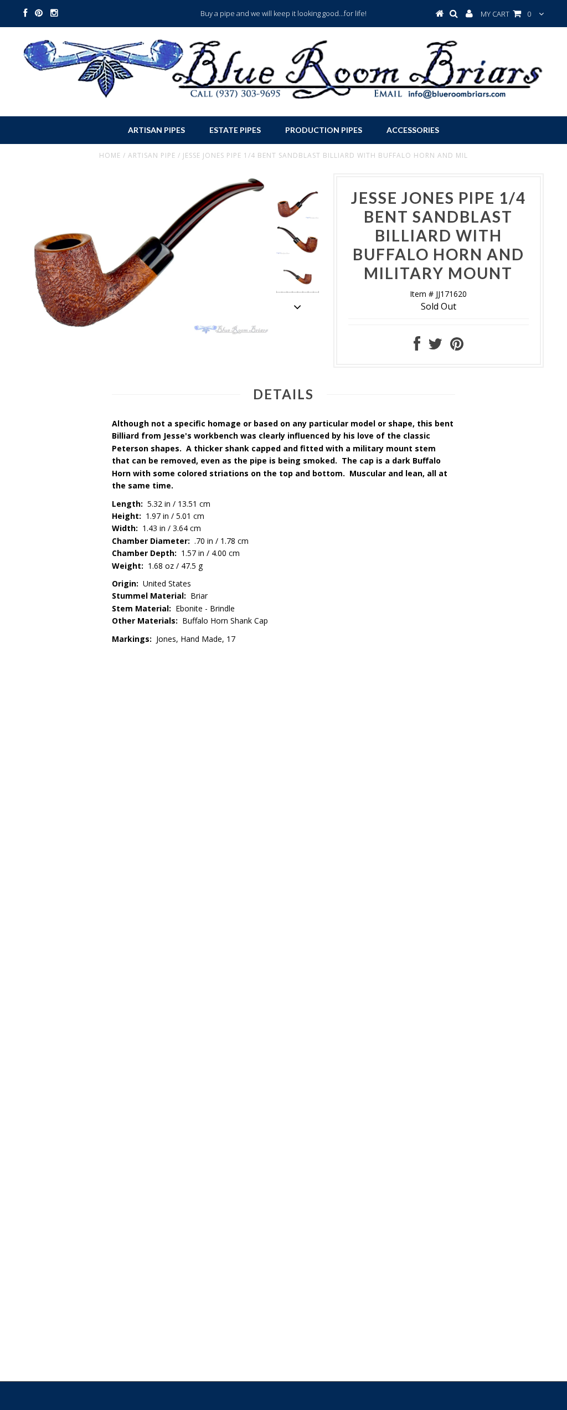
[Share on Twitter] (435, 346)
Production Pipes (323, 130)
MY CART (506, 14)
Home (110, 155)
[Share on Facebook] (417, 346)
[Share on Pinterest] (456, 346)
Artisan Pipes (156, 130)
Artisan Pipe (152, 155)
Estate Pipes (235, 130)
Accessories (412, 130)
